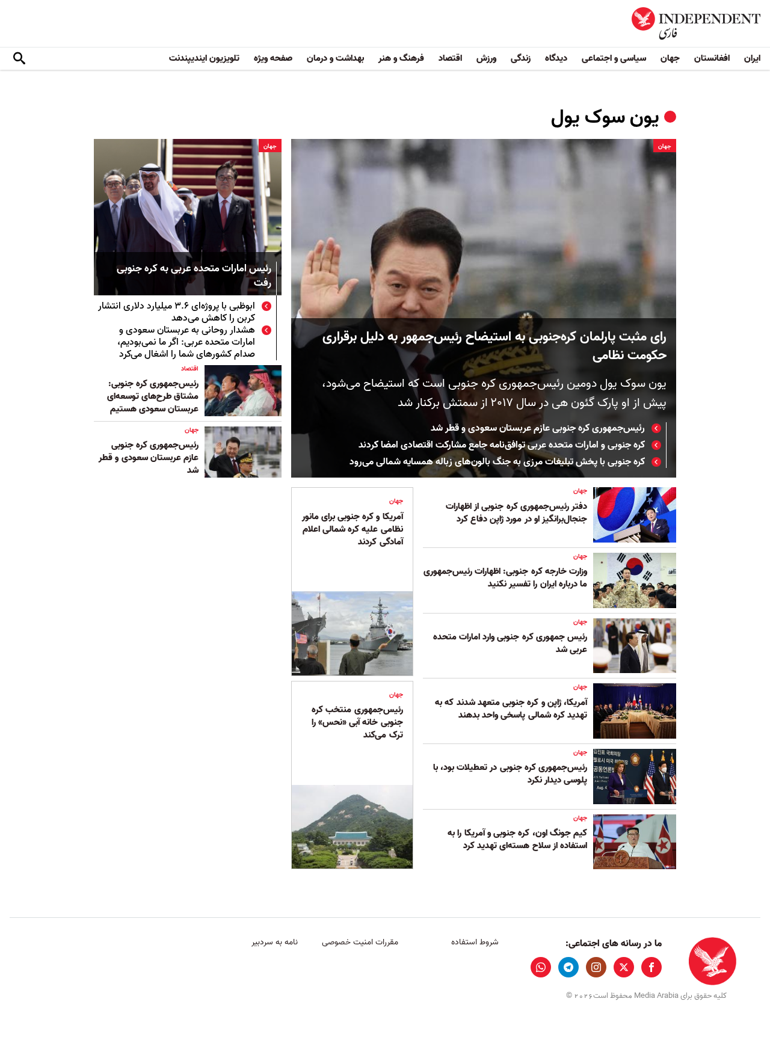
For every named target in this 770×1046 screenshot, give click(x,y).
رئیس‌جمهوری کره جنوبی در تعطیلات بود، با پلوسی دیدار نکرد (510, 773)
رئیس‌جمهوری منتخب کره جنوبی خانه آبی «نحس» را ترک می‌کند (357, 722)
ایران (752, 58)
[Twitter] (624, 967)
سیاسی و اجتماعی (614, 58)
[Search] (19, 59)
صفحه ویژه (273, 58)
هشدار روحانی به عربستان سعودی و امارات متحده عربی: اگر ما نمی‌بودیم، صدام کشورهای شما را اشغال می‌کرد (186, 342)
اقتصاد (450, 58)
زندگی (521, 58)
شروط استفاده (475, 942)
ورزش (486, 58)
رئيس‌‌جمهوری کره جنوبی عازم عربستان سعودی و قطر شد (538, 428)
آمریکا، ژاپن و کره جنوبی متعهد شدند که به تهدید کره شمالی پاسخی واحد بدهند (511, 708)
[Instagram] (596, 967)
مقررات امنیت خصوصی (360, 942)
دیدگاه (556, 58)
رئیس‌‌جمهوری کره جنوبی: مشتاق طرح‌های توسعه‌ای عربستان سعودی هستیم (153, 396)
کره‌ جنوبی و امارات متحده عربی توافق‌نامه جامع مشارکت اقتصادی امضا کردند (502, 445)
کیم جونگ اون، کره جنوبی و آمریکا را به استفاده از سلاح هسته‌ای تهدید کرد (517, 839)
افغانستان (712, 58)
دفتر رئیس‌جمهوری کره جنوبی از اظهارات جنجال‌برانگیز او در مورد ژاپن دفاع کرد (516, 512)
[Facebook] (651, 967)
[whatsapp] (541, 967)
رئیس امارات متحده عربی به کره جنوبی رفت (194, 276)
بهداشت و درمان (335, 58)
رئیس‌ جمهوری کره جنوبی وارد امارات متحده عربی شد (510, 643)
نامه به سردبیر (274, 942)
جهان (670, 58)
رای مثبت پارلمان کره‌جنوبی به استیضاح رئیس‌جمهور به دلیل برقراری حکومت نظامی (494, 346)
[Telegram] (568, 967)
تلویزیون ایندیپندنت (204, 58)
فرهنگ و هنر (401, 58)
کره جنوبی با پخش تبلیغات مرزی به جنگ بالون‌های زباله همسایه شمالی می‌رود (497, 462)
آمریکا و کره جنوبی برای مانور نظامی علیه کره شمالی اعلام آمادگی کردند (352, 529)
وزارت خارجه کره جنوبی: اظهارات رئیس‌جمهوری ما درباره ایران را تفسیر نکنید (505, 577)
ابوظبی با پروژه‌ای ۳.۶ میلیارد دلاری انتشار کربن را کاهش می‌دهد (176, 312)
